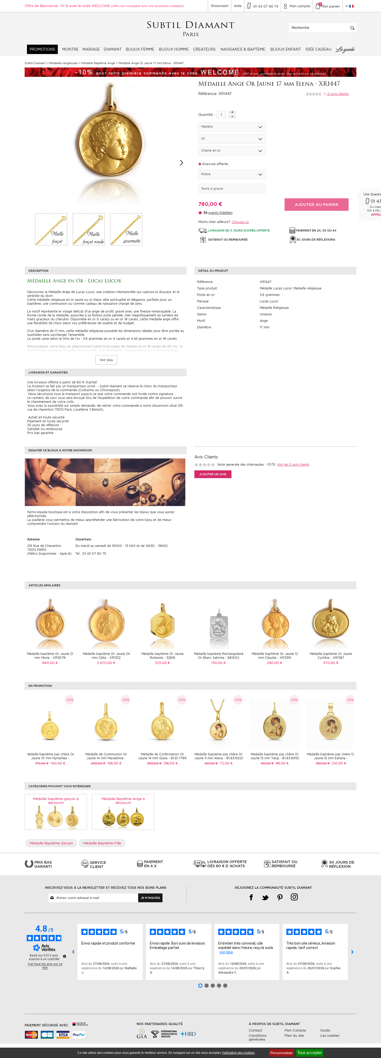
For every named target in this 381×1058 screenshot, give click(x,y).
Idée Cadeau (318, 49)
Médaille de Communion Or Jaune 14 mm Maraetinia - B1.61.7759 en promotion (106, 758)
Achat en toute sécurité (46, 417)
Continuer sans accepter (362, 1044)
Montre (70, 49)
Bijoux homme (174, 49)
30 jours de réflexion (43, 425)
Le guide (345, 49)
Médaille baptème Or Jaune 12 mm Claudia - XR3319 (275, 656)
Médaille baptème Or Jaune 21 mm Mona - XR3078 (50, 656)
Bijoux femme (140, 49)
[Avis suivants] (352, 951)
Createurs (204, 49)
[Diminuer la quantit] (232, 116)
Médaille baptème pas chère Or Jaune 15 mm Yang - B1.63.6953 (274, 756)
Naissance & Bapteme (243, 49)
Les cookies (329, 1035)
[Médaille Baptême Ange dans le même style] (123, 817)
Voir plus (106, 360)
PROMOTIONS (42, 49)
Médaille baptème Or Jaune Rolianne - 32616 (162, 656)
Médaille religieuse (307, 288)
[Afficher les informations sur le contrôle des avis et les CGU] (64, 956)
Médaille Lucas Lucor (276, 288)
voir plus (226, 952)
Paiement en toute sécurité (48, 421)
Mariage (91, 49)
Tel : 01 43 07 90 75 (90, 553)
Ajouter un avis (213, 474)
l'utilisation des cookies (238, 1053)
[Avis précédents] (73, 951)
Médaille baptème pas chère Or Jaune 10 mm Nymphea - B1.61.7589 (50, 758)
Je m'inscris (150, 898)
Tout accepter (309, 1052)
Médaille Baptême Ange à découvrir (123, 801)
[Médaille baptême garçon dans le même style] (55, 817)
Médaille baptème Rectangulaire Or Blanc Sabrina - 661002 (218, 656)
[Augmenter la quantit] (232, 112)
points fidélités (220, 213)
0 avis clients (337, 94)
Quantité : (206, 115)
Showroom (219, 6)
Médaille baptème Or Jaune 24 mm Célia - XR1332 (106, 656)
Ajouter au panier (316, 204)
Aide (238, 6)
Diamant (113, 49)
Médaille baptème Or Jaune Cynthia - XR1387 (331, 656)
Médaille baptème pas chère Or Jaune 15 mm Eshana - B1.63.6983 (331, 758)
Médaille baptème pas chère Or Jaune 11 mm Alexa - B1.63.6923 (218, 756)
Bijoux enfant (285, 49)
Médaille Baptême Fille (102, 843)
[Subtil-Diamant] (190, 29)
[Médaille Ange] (51, 229)
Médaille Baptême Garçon (51, 843)
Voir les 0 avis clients (293, 464)
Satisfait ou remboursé (44, 429)
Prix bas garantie (40, 433)
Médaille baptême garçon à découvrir (56, 801)
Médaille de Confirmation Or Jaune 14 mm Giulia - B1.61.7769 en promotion (162, 758)
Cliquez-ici (240, 222)
